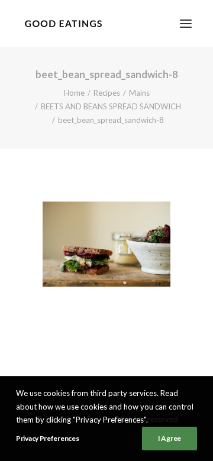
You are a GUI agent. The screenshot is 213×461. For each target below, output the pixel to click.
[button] (186, 23)
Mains (139, 93)
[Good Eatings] (63, 23)
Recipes (106, 93)
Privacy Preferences (47, 438)
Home (74, 93)
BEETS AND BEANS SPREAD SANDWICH (111, 106)
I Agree (169, 438)
